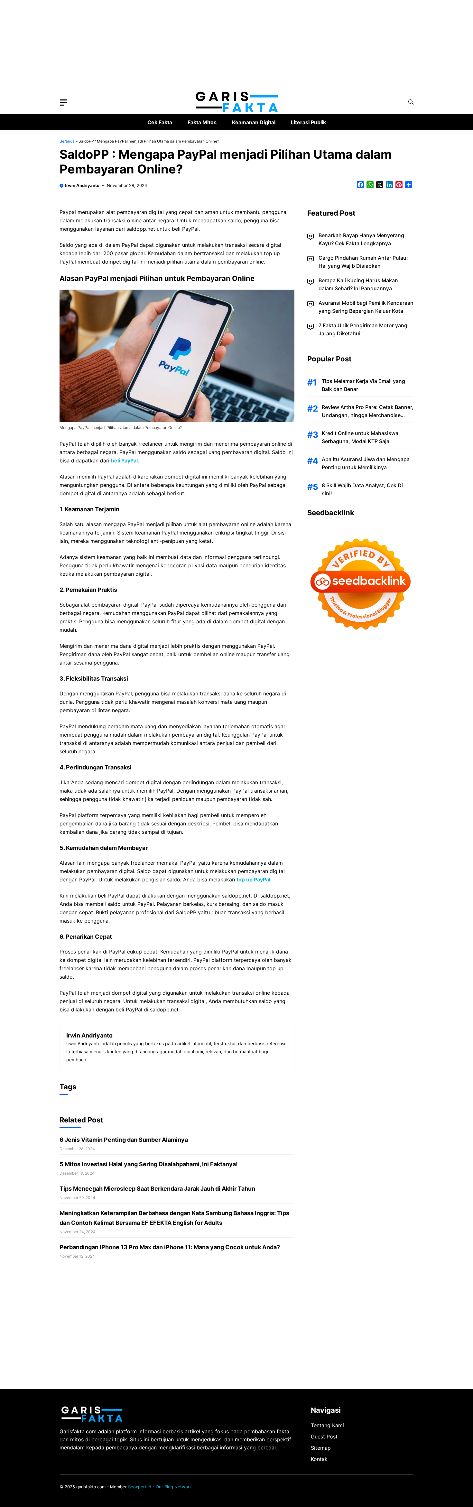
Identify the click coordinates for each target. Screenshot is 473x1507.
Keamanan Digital (253, 122)
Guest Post (324, 1436)
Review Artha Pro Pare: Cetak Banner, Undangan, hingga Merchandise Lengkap (367, 415)
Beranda (67, 141)
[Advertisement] (193, 45)
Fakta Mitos (202, 122)
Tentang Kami (327, 1425)
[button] (410, 102)
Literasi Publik (308, 122)
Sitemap (321, 1448)
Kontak (319, 1459)
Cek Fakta (159, 122)
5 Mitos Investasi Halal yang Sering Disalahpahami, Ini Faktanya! (149, 1164)
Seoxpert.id (139, 1486)
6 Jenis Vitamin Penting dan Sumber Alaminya (124, 1139)
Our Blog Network (174, 1486)
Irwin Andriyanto (82, 185)
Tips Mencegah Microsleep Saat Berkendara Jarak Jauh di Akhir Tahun (157, 1188)
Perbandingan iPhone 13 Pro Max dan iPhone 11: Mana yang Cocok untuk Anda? (170, 1247)
